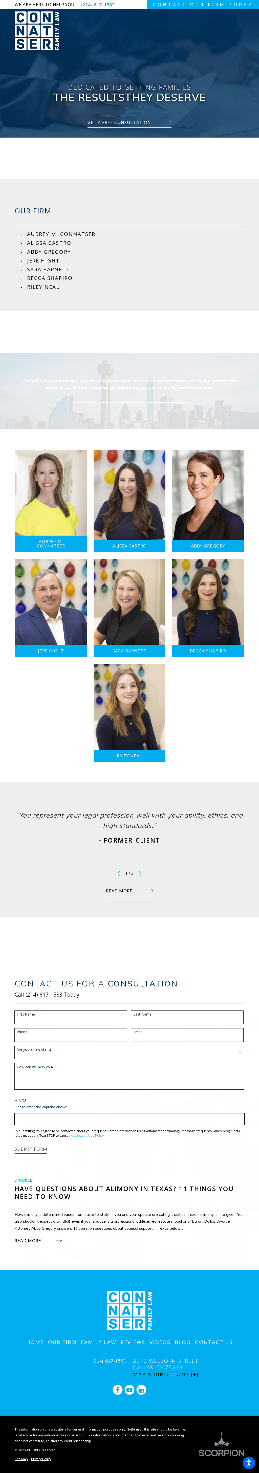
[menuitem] (135, 234)
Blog (183, 1342)
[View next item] (140, 873)
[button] (249, 1463)
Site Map (21, 1459)
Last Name (142, 1014)
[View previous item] (119, 873)
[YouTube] (129, 1390)
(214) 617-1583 (98, 4)
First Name (26, 1014)
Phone (22, 1032)
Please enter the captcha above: (40, 1107)
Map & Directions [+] (166, 1374)
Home (35, 1342)
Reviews (133, 1342)
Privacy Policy (41, 1459)
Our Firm (62, 1342)
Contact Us (214, 1342)
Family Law (99, 1342)
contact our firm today (203, 4)
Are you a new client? (34, 1049)
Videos (159, 1342)
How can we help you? (35, 1067)
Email (137, 1032)
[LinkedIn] (141, 1390)
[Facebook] (118, 1390)
